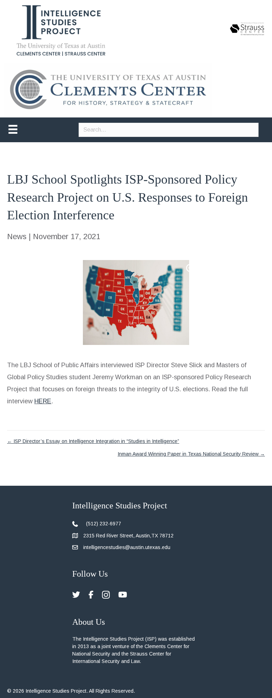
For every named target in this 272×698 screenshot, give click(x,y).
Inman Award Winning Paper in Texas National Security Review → (191, 454)
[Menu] (13, 129)
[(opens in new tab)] (247, 28)
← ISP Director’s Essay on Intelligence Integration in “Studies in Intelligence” (93, 441)
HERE (42, 401)
